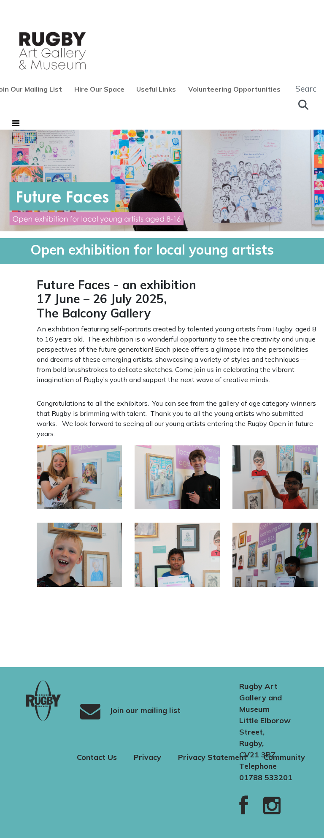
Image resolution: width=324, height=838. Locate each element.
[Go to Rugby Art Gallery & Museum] (37, 50)
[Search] (303, 104)
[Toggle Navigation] (16, 123)
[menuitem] (102, 89)
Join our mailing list (144, 710)
